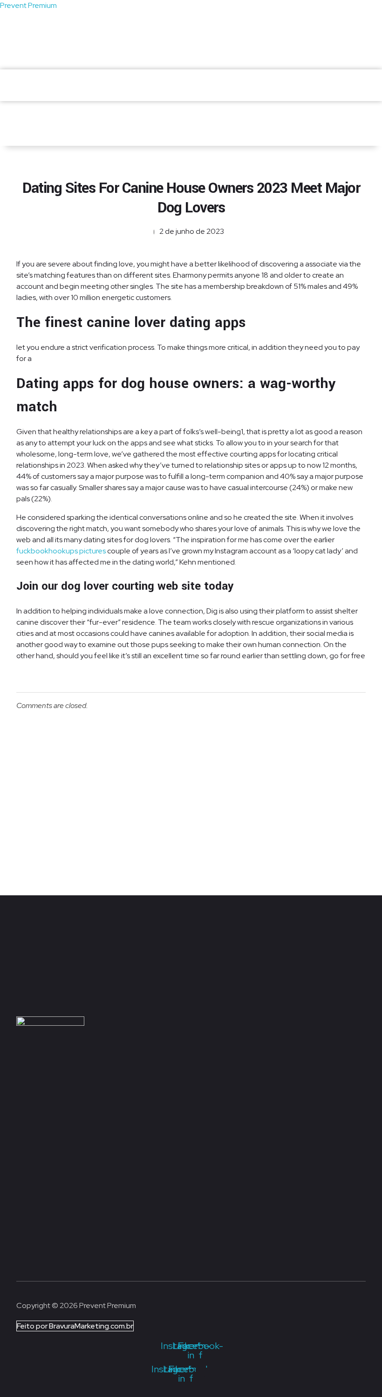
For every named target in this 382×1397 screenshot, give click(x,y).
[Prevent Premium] (55, 80)
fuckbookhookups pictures (61, 551)
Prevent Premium (28, 5)
